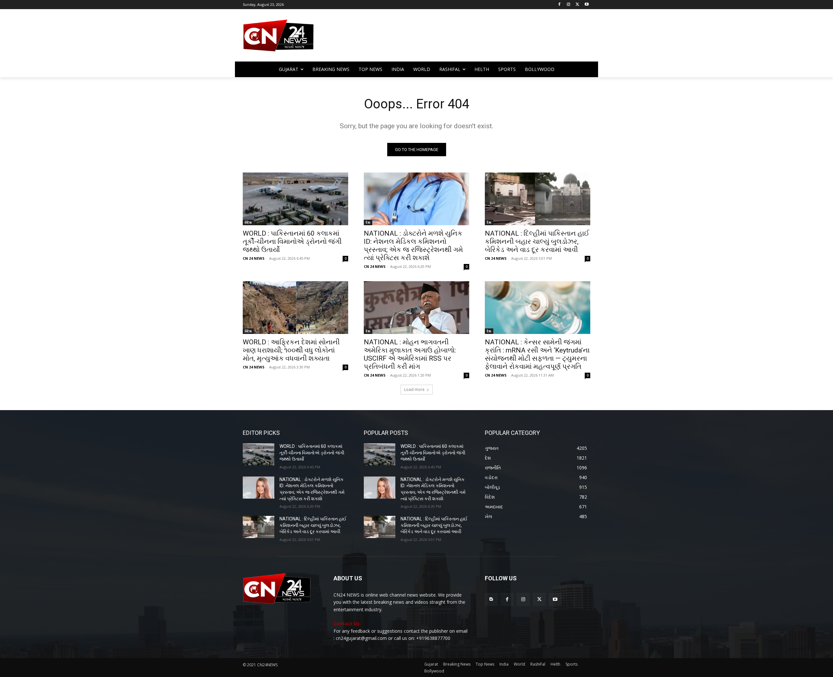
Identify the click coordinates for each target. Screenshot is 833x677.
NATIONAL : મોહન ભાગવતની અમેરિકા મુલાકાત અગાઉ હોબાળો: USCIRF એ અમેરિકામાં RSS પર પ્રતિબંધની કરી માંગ (410, 354)
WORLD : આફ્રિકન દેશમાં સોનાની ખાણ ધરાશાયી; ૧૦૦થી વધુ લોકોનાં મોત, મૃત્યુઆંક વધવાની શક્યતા (291, 350)
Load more (414, 389)
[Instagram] (568, 4)
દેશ (368, 222)
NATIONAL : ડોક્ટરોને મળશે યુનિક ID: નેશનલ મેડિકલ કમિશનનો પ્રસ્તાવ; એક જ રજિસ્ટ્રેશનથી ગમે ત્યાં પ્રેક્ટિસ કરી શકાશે (413, 245)
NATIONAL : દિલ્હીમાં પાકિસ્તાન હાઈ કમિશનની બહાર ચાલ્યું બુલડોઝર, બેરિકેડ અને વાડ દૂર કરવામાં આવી (537, 241)
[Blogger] (491, 599)
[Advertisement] (468, 38)
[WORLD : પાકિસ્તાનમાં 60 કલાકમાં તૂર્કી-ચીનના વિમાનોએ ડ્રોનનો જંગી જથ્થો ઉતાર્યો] (295, 199)
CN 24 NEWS (254, 258)
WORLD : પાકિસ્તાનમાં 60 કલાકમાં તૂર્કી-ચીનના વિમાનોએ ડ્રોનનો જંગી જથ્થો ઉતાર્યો (292, 241)
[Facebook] (559, 4)
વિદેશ (248, 222)
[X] (577, 4)
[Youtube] (586, 4)
